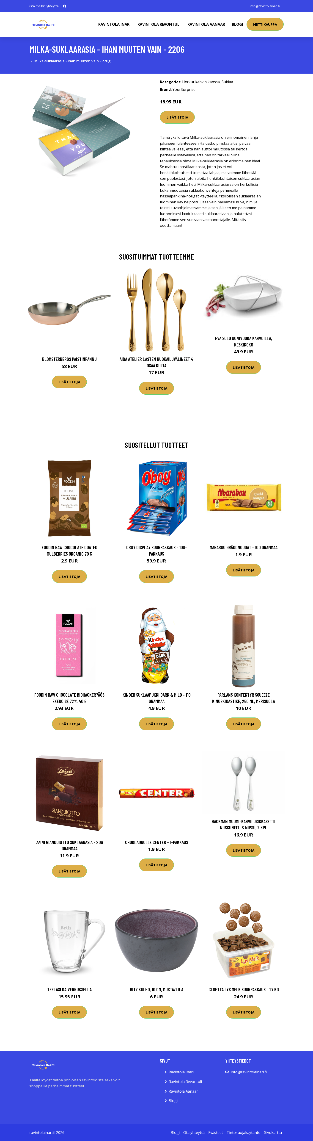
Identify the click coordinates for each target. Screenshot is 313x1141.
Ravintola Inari (114, 24)
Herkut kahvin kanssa (201, 81)
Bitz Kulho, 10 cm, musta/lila (156, 989)
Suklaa (227, 81)
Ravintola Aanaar (206, 24)
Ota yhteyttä (194, 1132)
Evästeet (215, 1132)
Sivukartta (273, 1132)
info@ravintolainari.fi (265, 6)
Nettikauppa (265, 24)
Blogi (237, 24)
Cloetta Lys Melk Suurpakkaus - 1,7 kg (244, 989)
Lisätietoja (177, 117)
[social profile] (64, 6)
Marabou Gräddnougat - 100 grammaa (243, 547)
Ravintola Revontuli (159, 24)
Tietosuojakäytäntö (244, 1132)
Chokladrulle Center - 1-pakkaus (156, 842)
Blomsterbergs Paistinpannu (69, 359)
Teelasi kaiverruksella (69, 989)
